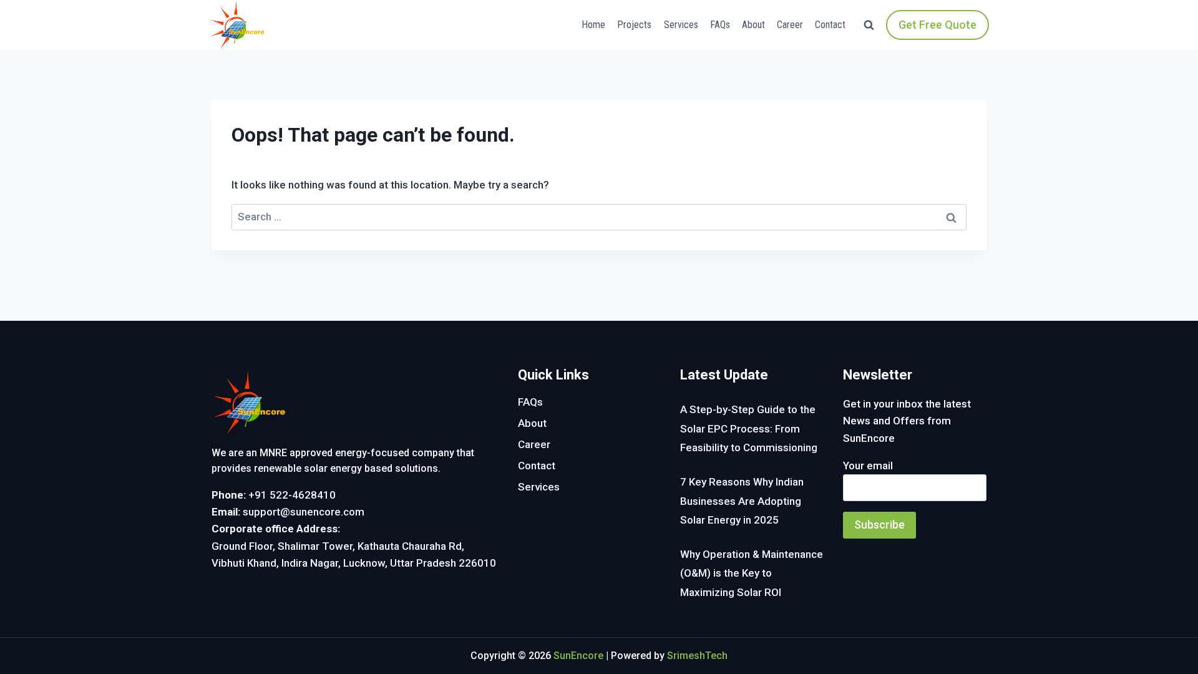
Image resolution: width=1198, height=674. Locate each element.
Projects (634, 25)
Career (790, 25)
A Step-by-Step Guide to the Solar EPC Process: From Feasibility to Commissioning (748, 428)
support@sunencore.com (303, 512)
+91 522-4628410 (292, 495)
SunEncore (578, 656)
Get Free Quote (937, 24)
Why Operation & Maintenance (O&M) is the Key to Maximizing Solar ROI (751, 573)
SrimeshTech (697, 656)
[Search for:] (599, 216)
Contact (830, 25)
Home (593, 25)
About (753, 25)
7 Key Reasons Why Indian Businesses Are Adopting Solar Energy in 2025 (742, 501)
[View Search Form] (869, 25)
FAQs (720, 25)
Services (681, 25)
